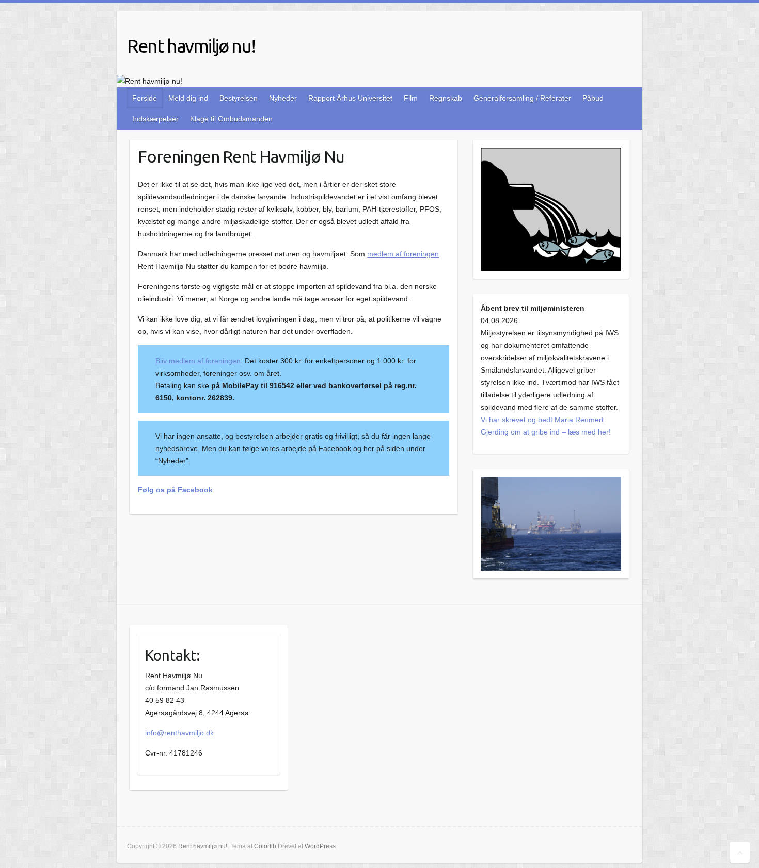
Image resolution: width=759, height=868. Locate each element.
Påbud (593, 98)
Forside (144, 98)
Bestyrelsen (238, 98)
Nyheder (283, 98)
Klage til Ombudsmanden (231, 119)
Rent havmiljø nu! (191, 45)
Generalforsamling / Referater (522, 98)
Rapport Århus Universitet (350, 98)
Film (411, 98)
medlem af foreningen (403, 254)
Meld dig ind (188, 98)
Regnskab (445, 98)
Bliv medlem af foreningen (198, 361)
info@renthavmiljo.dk (179, 733)
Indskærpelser (155, 119)
